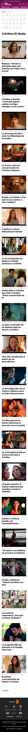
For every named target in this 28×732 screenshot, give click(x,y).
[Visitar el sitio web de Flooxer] (19, 716)
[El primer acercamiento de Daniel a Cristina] (14, 664)
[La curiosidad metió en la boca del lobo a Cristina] (14, 440)
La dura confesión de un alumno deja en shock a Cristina (13, 327)
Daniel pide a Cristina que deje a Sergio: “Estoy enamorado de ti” (13, 294)
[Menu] (26, 4)
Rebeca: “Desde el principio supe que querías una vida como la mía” (13, 67)
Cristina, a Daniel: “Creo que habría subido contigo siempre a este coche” (13, 103)
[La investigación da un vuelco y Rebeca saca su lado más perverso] (14, 376)
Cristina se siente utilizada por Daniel (12, 230)
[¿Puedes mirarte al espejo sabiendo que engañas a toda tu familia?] (14, 471)
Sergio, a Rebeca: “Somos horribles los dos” (12, 582)
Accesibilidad (19, 728)
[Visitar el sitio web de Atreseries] (20, 710)
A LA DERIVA (15, 7)
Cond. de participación (11, 728)
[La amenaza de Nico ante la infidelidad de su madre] (14, 121)
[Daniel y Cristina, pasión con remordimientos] (14, 506)
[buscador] (23, 4)
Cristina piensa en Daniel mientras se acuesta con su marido (13, 423)
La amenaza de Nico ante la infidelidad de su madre (13, 136)
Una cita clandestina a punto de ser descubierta (13, 359)
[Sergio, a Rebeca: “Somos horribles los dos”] (14, 567)
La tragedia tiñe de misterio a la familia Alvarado (12, 647)
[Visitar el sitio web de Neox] (20, 706)
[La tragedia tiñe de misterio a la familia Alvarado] (14, 632)
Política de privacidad (12, 726)
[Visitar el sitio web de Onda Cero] (7, 713)
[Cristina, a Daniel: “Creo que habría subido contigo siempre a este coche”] (14, 85)
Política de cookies (22, 726)
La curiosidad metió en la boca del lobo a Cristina (13, 455)
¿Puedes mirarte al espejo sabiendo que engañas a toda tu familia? (12, 488)
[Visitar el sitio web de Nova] (7, 710)
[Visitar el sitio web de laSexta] (14, 706)
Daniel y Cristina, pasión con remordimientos (10, 521)
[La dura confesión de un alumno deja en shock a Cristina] (14, 312)
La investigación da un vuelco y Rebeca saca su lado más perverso (13, 391)
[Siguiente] (25, 1)
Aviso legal (4, 726)
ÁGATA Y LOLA (5, 7)
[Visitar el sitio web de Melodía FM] (20, 713)
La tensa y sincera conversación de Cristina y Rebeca (11, 168)
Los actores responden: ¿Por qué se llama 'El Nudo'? (12, 615)
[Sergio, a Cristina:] (14, 185)
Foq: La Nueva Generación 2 (14, 1)
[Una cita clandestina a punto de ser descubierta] (14, 344)
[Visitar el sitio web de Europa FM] (14, 713)
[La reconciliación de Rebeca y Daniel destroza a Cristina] (14, 246)
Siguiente (5, 690)
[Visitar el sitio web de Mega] (14, 710)
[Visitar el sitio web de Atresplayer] (11, 716)
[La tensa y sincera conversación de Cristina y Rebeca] (14, 153)
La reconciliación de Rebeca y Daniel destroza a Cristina (12, 261)
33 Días (5, 1)
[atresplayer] (20, 4)
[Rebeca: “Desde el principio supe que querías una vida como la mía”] (14, 50)
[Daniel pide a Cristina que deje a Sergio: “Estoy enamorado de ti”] (14, 278)
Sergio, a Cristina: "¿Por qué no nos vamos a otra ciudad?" (14, 200)
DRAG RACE (24, 7)
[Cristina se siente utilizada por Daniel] (14, 216)
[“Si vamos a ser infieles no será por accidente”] (14, 538)
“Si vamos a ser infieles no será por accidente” (13, 551)
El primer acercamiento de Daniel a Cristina (10, 679)
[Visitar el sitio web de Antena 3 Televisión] (7, 706)
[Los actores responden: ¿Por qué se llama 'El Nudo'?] (14, 599)
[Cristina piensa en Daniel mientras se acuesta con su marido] (14, 408)
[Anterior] (2, 1)
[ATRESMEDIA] (14, 702)
